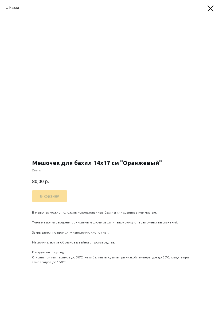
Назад (14, 7)
